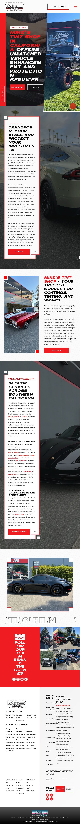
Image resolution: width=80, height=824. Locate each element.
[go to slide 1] (38, 608)
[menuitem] (52, 703)
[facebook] (3, 88)
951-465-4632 (20, 720)
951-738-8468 (31, 718)
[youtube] (3, 96)
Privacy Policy (35, 819)
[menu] (75, 6)
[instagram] (3, 92)
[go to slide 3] (41, 608)
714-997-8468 (10, 718)
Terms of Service (44, 819)
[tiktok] (3, 100)
